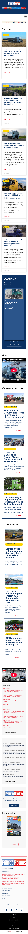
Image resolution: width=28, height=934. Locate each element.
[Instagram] (21, 909)
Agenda (3, 898)
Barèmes (3, 900)
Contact (14, 914)
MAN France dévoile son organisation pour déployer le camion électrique (14, 145)
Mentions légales (14, 928)
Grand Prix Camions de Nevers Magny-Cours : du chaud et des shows (13, 457)
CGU (14, 923)
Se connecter (14, 11)
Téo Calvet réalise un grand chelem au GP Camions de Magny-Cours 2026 (13, 597)
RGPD (14, 925)
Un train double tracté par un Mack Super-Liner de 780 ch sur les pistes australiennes (13, 691)
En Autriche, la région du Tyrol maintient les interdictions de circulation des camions (13, 696)
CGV (14, 917)
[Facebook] (6, 909)
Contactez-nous (5, 893)
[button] (25, 16)
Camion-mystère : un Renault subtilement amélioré (12, 302)
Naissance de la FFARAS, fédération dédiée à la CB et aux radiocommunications (14, 712)
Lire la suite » (7, 72)
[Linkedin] (11, 909)
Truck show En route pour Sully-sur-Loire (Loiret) (13, 759)
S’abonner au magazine (7, 888)
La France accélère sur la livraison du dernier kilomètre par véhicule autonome (13, 717)
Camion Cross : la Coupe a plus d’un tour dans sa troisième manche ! (13, 553)
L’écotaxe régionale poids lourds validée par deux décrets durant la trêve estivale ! (13, 722)
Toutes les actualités (6, 890)
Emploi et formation (6, 895)
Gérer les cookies (14, 920)
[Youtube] (16, 909)
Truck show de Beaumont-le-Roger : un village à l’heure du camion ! (14, 413)
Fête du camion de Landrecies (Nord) (11, 771)
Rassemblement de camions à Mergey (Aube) (13, 776)
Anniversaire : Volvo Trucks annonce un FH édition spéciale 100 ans (13, 727)
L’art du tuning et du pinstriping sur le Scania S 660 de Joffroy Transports (13, 500)
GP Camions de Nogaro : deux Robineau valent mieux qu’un (13, 641)
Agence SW (11, 931)
